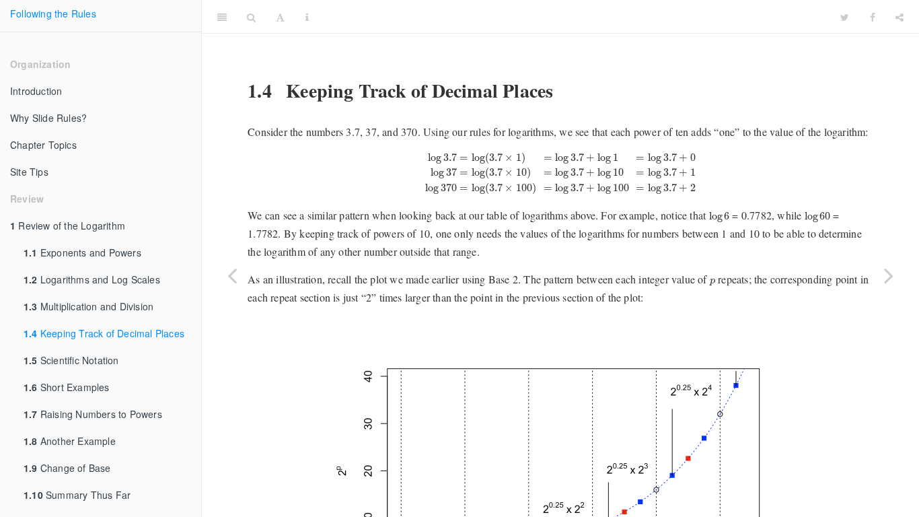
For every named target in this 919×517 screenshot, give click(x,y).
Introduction (36, 91)
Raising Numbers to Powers (93, 414)
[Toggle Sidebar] (222, 17)
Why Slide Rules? (48, 118)
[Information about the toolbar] (307, 17)
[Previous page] (232, 275)
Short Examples (67, 387)
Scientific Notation (71, 360)
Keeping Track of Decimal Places (104, 333)
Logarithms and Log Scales (92, 279)
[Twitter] (844, 17)
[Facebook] (872, 17)
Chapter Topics (43, 144)
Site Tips (29, 171)
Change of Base (67, 468)
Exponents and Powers (82, 252)
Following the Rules (53, 13)
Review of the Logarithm (67, 225)
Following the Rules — (575, 16)
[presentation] (560, 173)
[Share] (899, 17)
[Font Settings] (280, 17)
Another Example (70, 441)
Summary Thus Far (77, 495)
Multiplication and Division (88, 306)
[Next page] (888, 275)
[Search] (251, 17)
